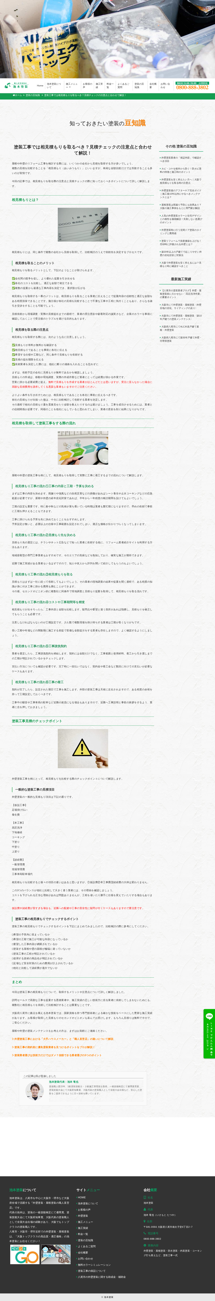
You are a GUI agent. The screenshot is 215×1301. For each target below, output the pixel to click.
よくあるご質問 (123, 86)
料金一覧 (110, 86)
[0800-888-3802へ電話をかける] (192, 85)
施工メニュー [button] (72, 86)
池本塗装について (54, 86)
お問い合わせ (165, 86)
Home (40, 85)
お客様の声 (87, 86)
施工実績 (99, 86)
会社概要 (153, 86)
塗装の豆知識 (139, 86)
